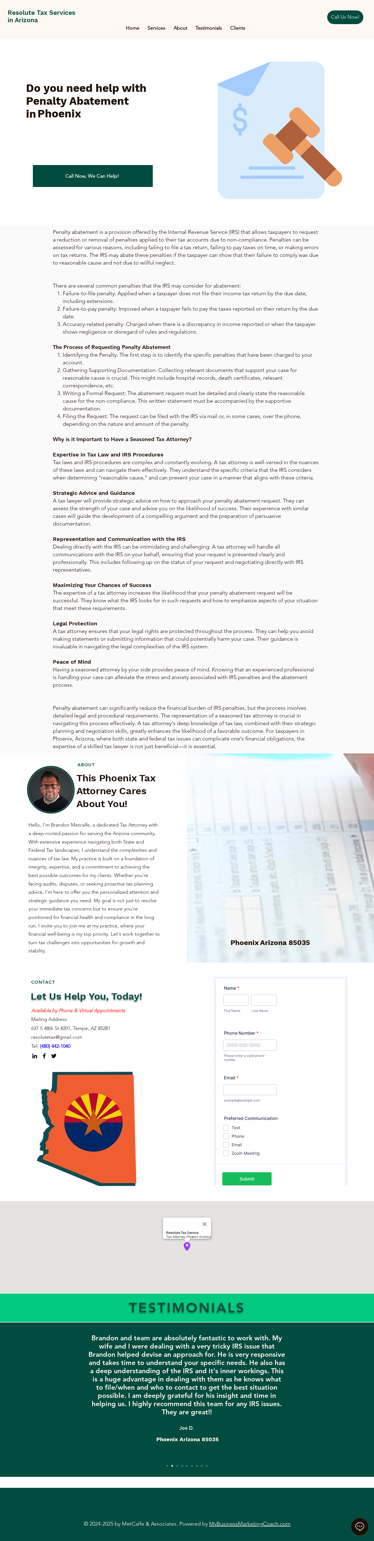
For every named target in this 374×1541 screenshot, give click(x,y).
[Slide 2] (172, 1466)
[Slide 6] (192, 1466)
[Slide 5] (187, 1466)
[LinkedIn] (34, 1055)
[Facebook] (44, 1055)
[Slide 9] (207, 1466)
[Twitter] (53, 1055)
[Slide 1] (167, 1466)
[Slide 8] (202, 1466)
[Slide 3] (177, 1466)
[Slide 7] (197, 1466)
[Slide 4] (182, 1466)
